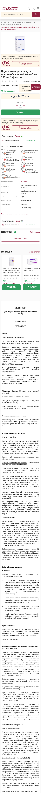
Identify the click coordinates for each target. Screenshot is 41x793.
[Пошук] (36, 14)
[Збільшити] (24, 105)
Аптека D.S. (5, 22)
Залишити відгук (20, 239)
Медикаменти (18, 22)
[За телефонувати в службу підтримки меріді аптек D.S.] (29, 9)
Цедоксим (24, 181)
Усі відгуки (34, 232)
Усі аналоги (34, 252)
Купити (21, 112)
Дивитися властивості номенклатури (14, 214)
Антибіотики (30, 22)
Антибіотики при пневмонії (11, 25)
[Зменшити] (17, 105)
